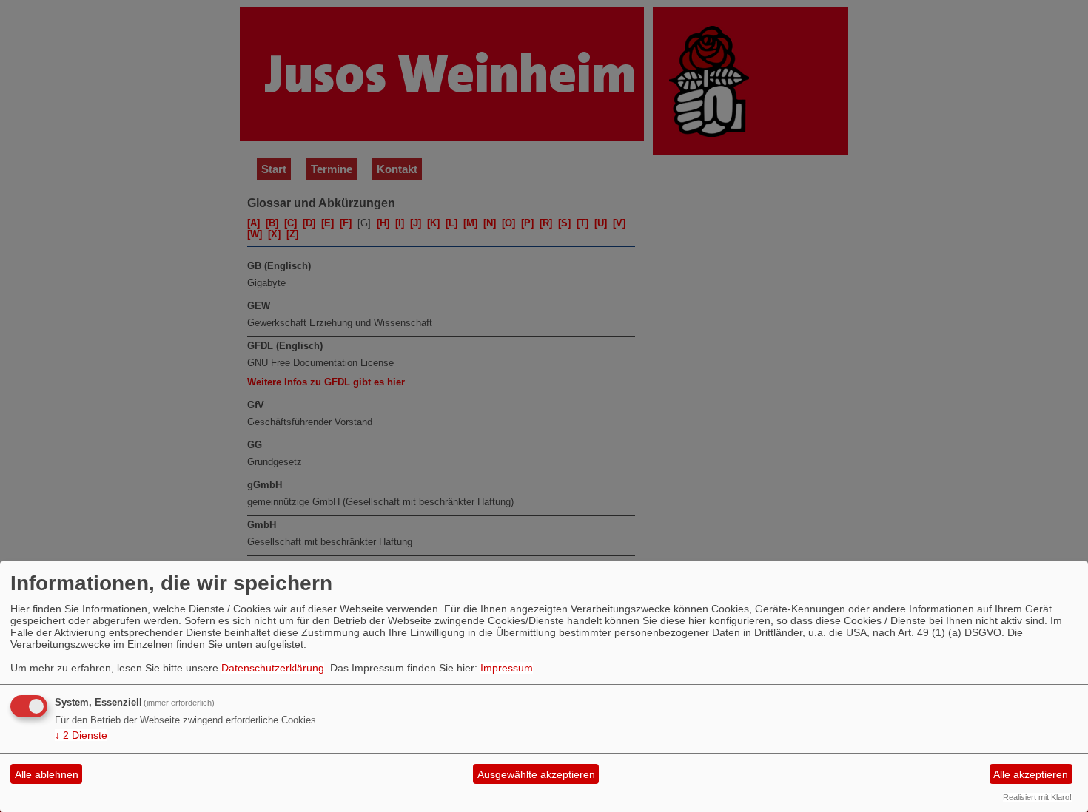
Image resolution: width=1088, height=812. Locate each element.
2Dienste (81, 735)
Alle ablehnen (46, 774)
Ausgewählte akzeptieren (536, 774)
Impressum (506, 668)
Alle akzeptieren (1030, 774)
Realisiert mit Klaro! (1037, 797)
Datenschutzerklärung (272, 668)
